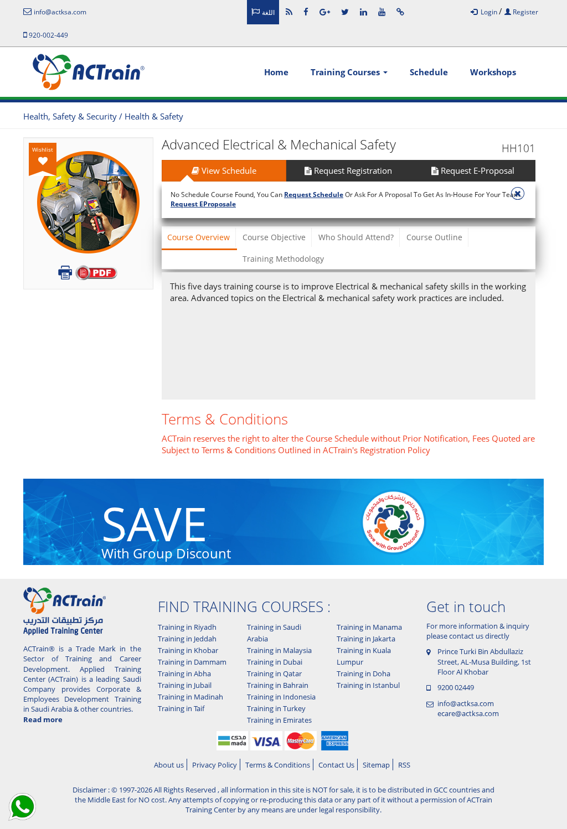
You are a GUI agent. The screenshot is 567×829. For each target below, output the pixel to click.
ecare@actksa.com (468, 713)
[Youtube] (382, 11)
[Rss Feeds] (289, 11)
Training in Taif (181, 708)
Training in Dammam (192, 662)
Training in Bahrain (277, 685)
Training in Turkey (276, 708)
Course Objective (274, 237)
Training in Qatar (274, 673)
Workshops (493, 71)
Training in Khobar (188, 650)
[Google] (324, 11)
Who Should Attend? (356, 237)
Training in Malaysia (279, 650)
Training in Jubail (185, 685)
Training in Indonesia (281, 697)
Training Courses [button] (346, 71)
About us (169, 765)
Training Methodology (283, 258)
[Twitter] (345, 11)
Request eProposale (203, 204)
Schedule (429, 71)
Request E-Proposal (476, 170)
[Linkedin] (363, 11)
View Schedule (227, 170)
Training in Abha (184, 673)
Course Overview (198, 237)
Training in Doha (363, 673)
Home (276, 71)
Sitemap (376, 765)
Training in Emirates (279, 720)
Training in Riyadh (187, 627)
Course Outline (434, 237)
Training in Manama (369, 627)
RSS (404, 765)
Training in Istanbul (368, 685)
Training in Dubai (274, 662)
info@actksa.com (465, 703)
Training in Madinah (190, 697)
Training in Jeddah (187, 639)
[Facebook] (306, 11)
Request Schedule (313, 194)
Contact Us (336, 765)
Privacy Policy (214, 765)
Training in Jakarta (366, 639)
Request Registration (352, 170)
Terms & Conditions (277, 765)
